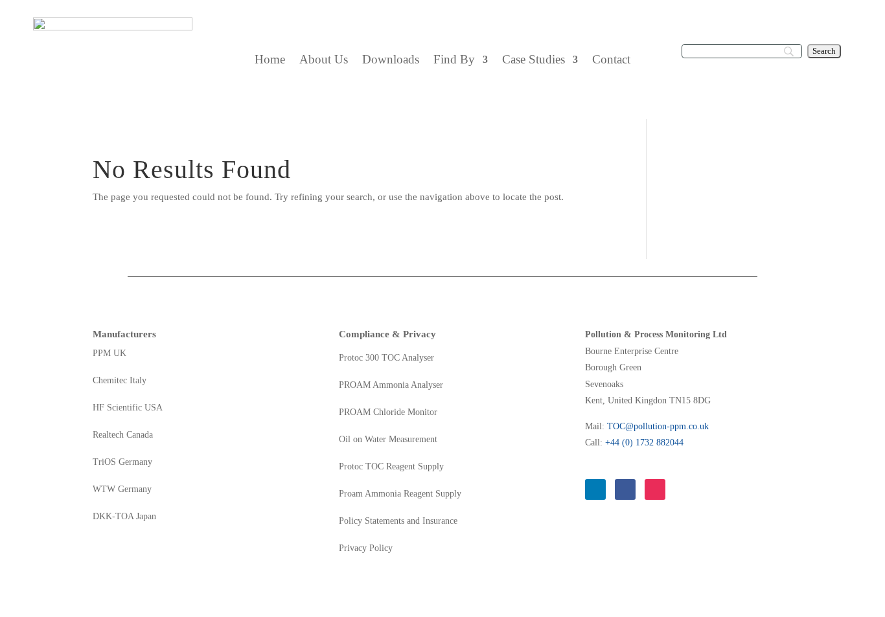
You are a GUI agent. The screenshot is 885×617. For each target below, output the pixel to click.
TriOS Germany (122, 462)
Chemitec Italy (119, 380)
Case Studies (533, 60)
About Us (323, 60)
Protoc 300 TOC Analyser (386, 358)
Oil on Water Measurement (388, 439)
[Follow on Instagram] (655, 489)
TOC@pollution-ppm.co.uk (658, 426)
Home (270, 60)
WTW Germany (122, 489)
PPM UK (109, 353)
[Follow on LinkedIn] (595, 489)
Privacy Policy (366, 548)
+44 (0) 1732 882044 (644, 442)
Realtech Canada (123, 435)
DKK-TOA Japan (124, 516)
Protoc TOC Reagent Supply (391, 466)
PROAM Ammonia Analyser (391, 385)
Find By (454, 60)
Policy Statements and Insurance (398, 521)
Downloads (390, 60)
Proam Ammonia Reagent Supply (400, 494)
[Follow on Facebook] (625, 489)
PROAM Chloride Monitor (388, 412)
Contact (611, 60)
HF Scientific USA (128, 407)
